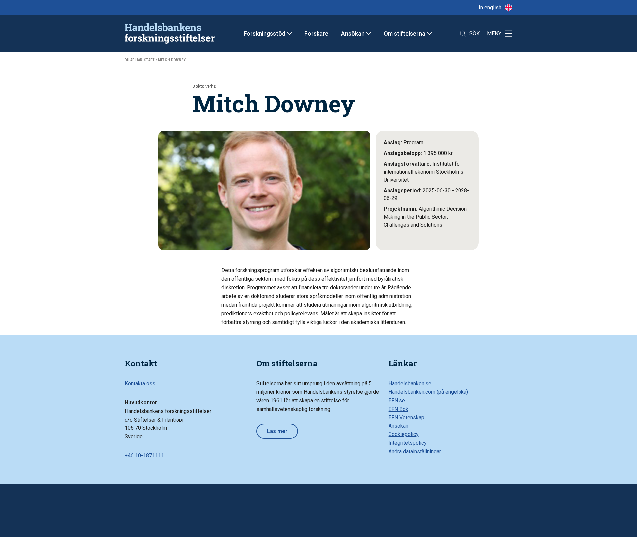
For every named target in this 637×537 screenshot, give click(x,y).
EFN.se (397, 400)
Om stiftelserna (404, 33)
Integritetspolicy (408, 443)
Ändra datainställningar (415, 451)
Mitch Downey (172, 60)
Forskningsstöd (264, 33)
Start (149, 60)
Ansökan (353, 33)
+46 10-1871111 (144, 455)
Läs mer (277, 431)
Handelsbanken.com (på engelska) (428, 392)
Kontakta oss (140, 383)
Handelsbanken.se (410, 383)
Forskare (316, 33)
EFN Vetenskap (406, 417)
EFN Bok (398, 409)
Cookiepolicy (404, 434)
